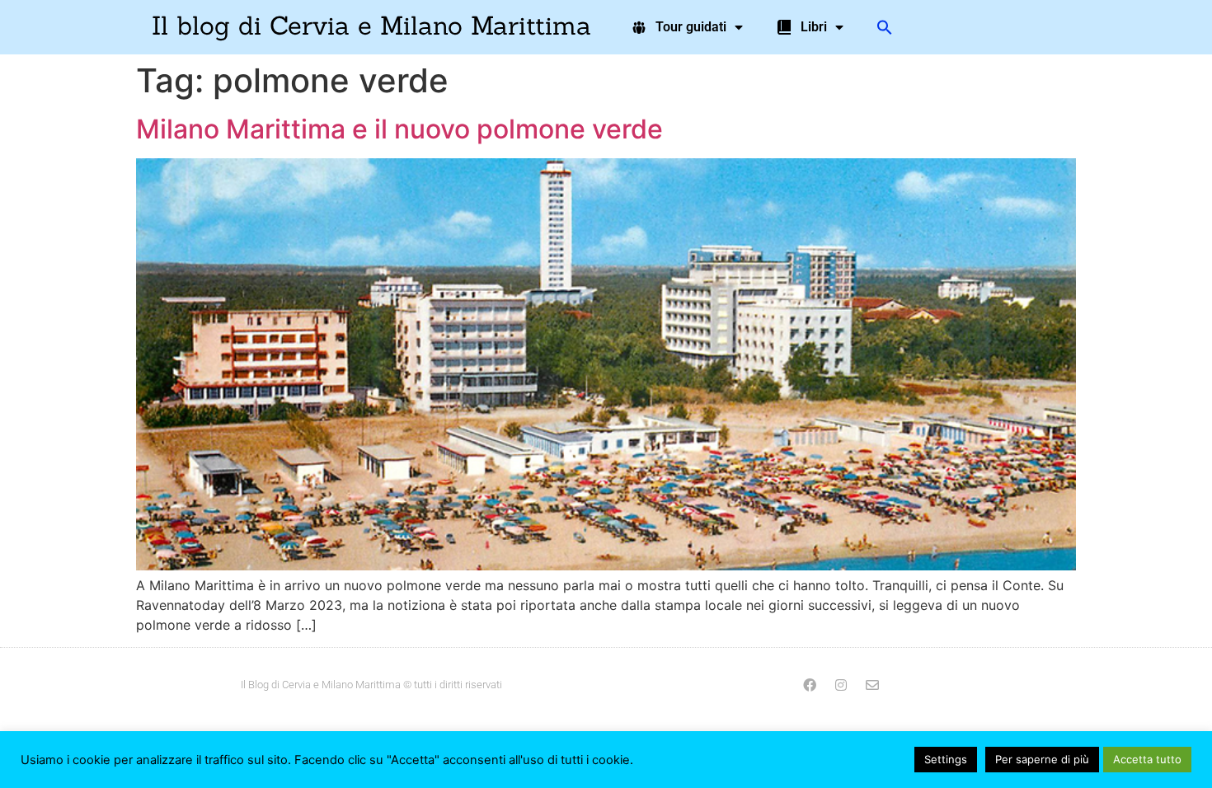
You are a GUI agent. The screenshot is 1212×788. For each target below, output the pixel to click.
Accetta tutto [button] (1147, 759)
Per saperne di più (1042, 759)
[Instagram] (841, 685)
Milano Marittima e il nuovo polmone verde (399, 129)
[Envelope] (872, 685)
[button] (884, 27)
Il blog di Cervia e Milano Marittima (371, 25)
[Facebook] (809, 685)
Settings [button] (945, 759)
